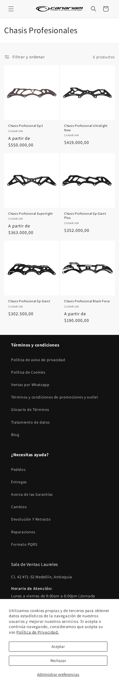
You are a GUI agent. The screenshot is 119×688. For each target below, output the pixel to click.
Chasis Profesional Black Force (87, 301)
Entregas (19, 481)
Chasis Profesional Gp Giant (29, 301)
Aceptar (58, 646)
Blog (15, 434)
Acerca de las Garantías (32, 494)
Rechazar (58, 660)
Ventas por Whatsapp (30, 384)
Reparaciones (23, 531)
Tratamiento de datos (30, 422)
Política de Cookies (28, 372)
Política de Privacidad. (37, 632)
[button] (11, 9)
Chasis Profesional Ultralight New (85, 128)
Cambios (19, 506)
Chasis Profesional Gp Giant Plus (85, 215)
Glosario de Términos (30, 409)
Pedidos (18, 469)
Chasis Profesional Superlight (30, 213)
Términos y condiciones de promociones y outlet (54, 397)
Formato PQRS (24, 544)
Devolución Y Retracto (31, 519)
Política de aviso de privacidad (38, 359)
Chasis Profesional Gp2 (25, 126)
